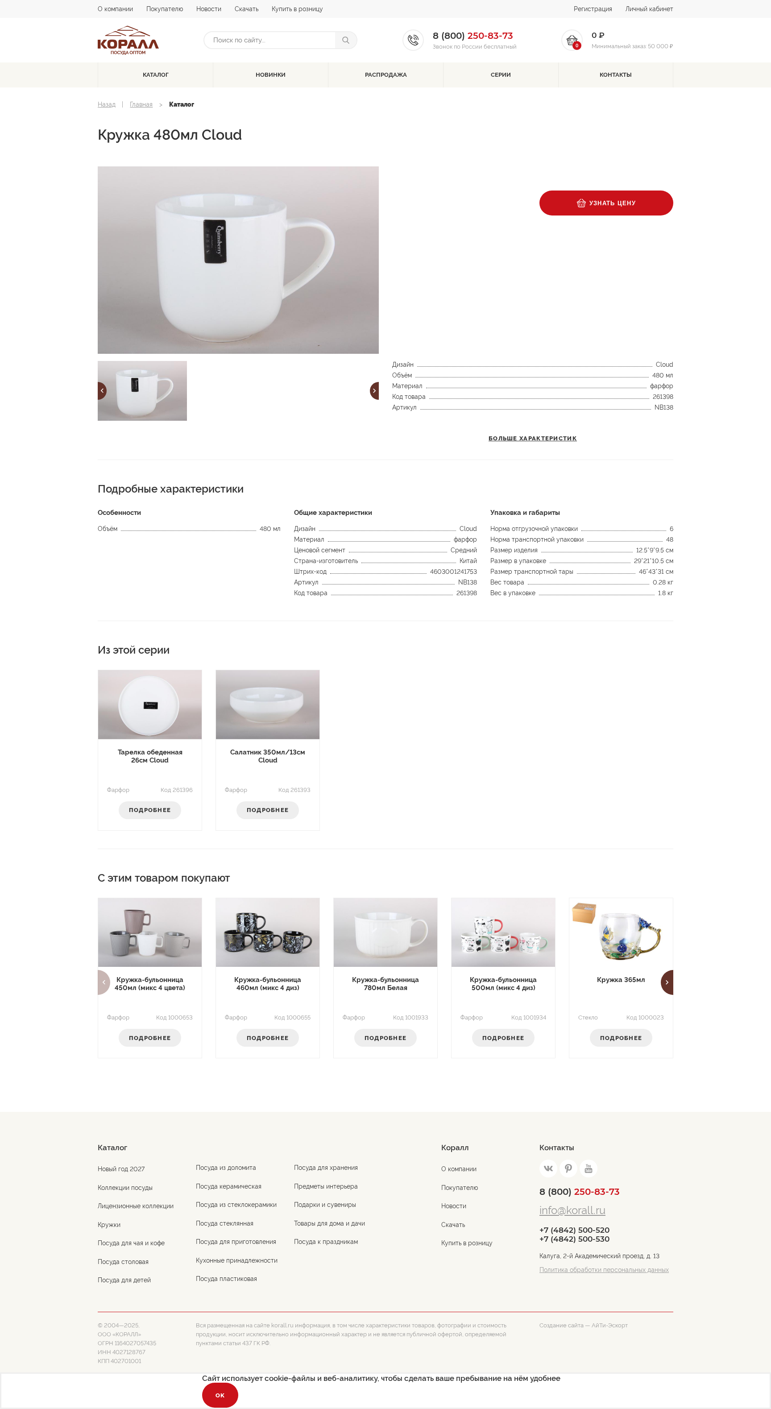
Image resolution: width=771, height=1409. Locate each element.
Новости (208, 8)
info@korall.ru (572, 1210)
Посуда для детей (124, 1280)
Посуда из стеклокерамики (236, 1204)
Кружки (109, 1224)
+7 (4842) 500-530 (574, 1239)
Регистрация (593, 8)
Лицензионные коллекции (136, 1206)
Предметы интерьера (326, 1186)
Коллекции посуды (125, 1187)
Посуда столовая (123, 1261)
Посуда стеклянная (224, 1223)
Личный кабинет (649, 8)
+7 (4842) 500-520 (574, 1230)
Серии (501, 74)
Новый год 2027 (121, 1169)
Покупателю (164, 8)
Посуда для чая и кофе (131, 1243)
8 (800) (579, 1191)
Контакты (616, 74)
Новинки (271, 74)
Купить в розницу (297, 8)
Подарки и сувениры (325, 1204)
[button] (102, 391)
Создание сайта (561, 1325)
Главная (141, 104)
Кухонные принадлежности (237, 1260)
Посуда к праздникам (326, 1241)
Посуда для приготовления (236, 1241)
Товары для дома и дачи (329, 1223)
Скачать (246, 8)
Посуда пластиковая (226, 1278)
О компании (115, 8)
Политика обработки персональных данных (604, 1269)
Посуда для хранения (326, 1167)
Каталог (156, 74)
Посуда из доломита (226, 1167)
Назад (107, 104)
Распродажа (386, 74)
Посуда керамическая (228, 1186)
